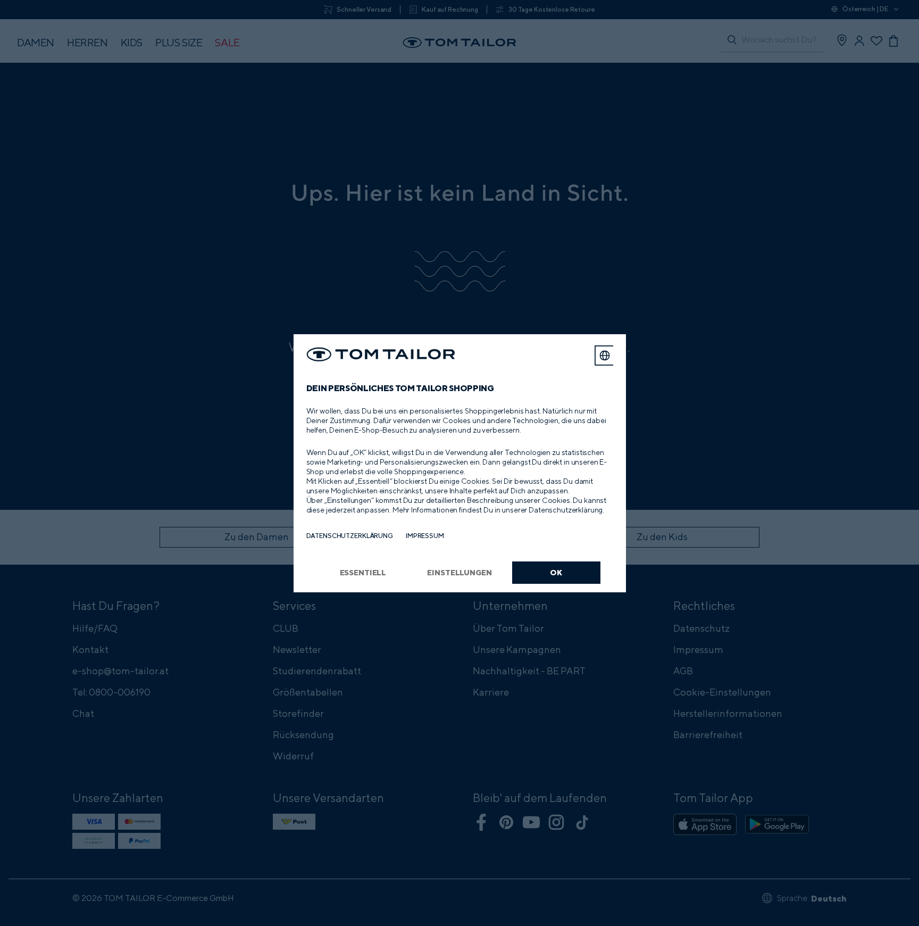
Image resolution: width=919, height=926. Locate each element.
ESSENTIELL (363, 572)
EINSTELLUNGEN (459, 572)
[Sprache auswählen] (604, 355)
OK (556, 572)
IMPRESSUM (425, 536)
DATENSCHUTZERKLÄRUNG (349, 536)
